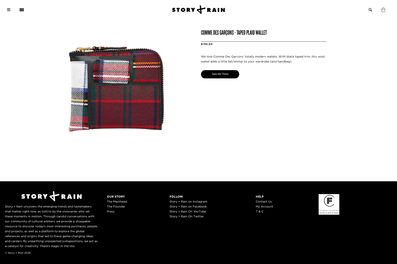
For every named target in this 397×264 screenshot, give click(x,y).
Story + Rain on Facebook (188, 206)
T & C (259, 211)
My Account (264, 206)
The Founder (116, 206)
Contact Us (264, 201)
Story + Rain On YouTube (188, 211)
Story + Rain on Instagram (188, 201)
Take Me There (220, 74)
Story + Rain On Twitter (187, 216)
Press (111, 211)
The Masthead (117, 201)
